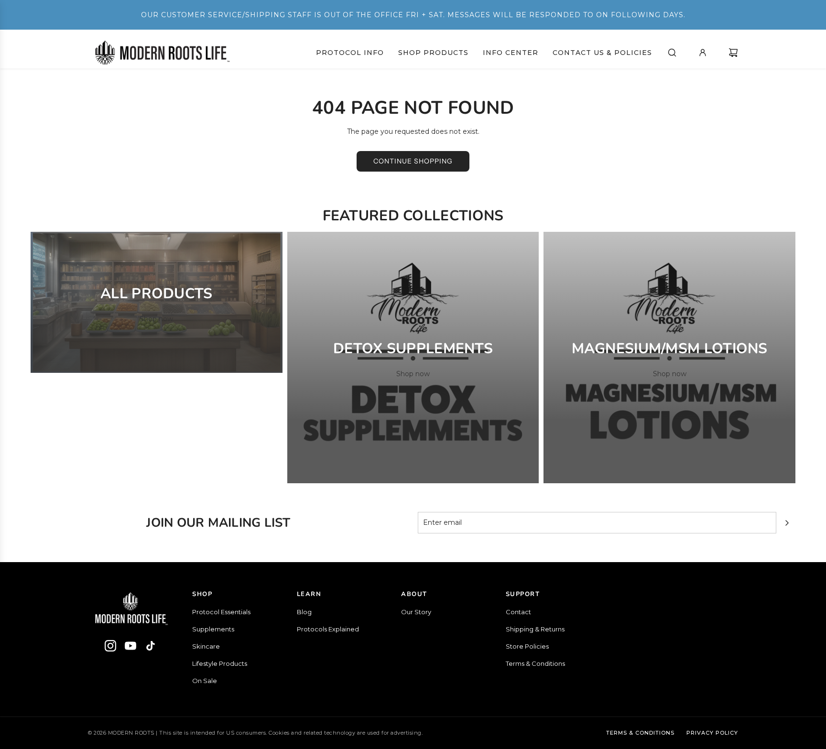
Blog (304, 612)
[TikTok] (150, 647)
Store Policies (527, 646)
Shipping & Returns (535, 629)
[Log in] (702, 52)
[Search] (672, 52)
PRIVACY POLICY (712, 732)
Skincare (206, 646)
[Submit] (786, 522)
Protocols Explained (328, 629)
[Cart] (733, 52)
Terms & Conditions (535, 663)
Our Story (416, 612)
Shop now (156, 319)
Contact (518, 612)
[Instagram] (110, 647)
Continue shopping (413, 161)
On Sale (204, 680)
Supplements (213, 629)
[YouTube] (130, 647)
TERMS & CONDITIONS (640, 732)
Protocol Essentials (221, 612)
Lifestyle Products (219, 663)
